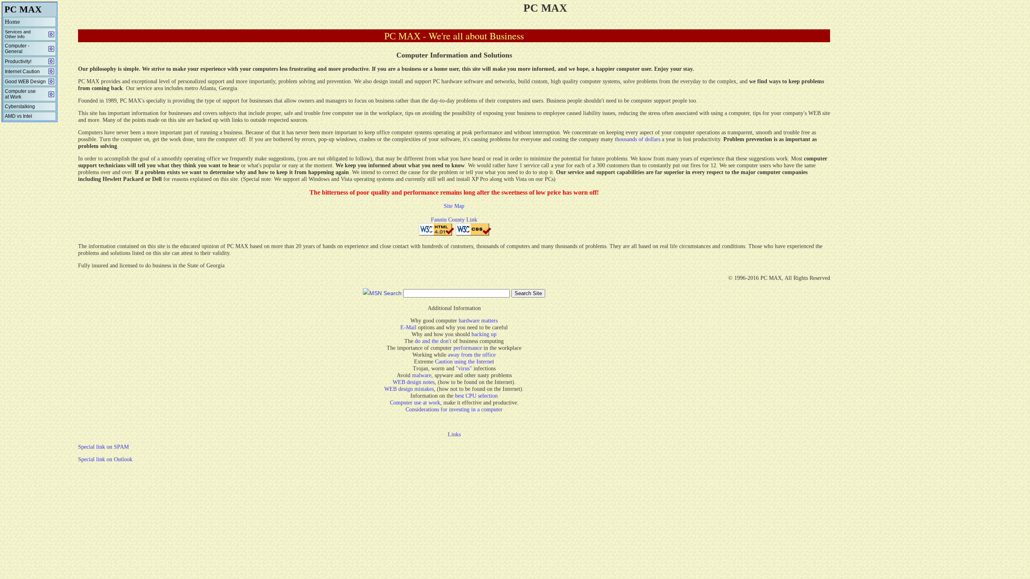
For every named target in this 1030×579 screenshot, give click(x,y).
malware (421, 375)
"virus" (464, 368)
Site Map (454, 206)
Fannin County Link (454, 220)
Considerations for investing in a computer (454, 410)
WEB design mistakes (409, 389)
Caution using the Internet (464, 362)
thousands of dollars (638, 139)
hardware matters (478, 321)
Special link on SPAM (103, 447)
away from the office (472, 355)
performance (467, 348)
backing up (484, 334)
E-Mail (409, 327)
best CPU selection (476, 396)
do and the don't (433, 341)
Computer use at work (415, 403)
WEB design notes (414, 382)
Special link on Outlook (105, 459)
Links (454, 434)
